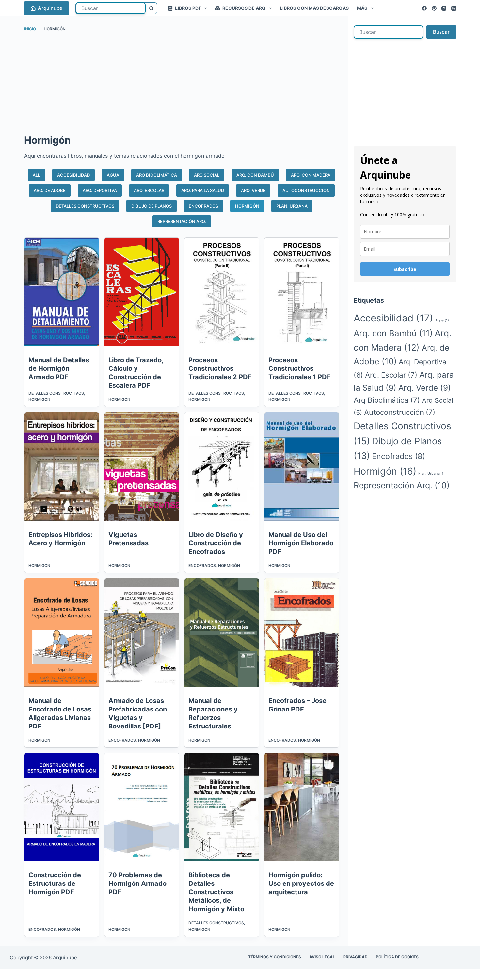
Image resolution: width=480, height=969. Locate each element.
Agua (113, 175)
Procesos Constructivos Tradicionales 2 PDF (220, 368)
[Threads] (453, 8)
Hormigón (247, 206)
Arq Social (206, 175)
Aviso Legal (322, 956)
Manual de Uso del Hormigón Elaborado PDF (300, 543)
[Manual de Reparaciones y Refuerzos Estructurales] (221, 632)
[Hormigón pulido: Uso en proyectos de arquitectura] (301, 807)
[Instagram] (443, 8)
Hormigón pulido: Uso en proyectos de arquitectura (301, 883)
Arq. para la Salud (202, 190)
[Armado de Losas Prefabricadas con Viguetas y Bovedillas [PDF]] (141, 632)
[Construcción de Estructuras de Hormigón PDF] (61, 807)
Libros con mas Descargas (314, 8)
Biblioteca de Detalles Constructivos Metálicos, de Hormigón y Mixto (216, 892)
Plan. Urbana (292, 206)
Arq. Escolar (149, 190)
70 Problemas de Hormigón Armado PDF (137, 883)
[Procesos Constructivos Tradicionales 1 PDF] (301, 292)
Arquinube (50, 8)
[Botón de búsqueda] (151, 8)
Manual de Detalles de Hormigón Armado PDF (58, 368)
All (36, 175)
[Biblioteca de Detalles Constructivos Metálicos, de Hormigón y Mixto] (221, 807)
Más (362, 8)
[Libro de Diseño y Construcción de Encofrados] (221, 466)
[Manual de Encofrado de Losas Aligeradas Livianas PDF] (61, 632)
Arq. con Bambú (255, 175)
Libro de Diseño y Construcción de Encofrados (215, 543)
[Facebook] (424, 8)
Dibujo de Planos (151, 206)
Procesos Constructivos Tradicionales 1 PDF (299, 368)
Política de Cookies (397, 956)
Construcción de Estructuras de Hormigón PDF (54, 883)
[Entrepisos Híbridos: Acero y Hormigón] (61, 466)
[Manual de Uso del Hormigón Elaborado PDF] (301, 466)
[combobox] (111, 8)
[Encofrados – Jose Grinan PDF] (301, 632)
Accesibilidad (73, 175)
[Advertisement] (182, 84)
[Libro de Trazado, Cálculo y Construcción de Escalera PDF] (141, 292)
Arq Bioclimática (156, 175)
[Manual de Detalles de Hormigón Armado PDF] (61, 292)
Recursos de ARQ (243, 8)
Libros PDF (188, 8)
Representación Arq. (181, 221)
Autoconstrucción (306, 190)
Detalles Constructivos (85, 206)
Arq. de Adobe (50, 190)
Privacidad (355, 956)
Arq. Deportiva (100, 190)
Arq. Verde (253, 190)
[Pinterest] (434, 8)
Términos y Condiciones (274, 956)
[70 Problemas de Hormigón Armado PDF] (141, 807)
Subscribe (404, 269)
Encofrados (203, 206)
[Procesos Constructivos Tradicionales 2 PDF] (221, 292)
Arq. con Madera (310, 175)
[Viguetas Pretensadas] (141, 466)
